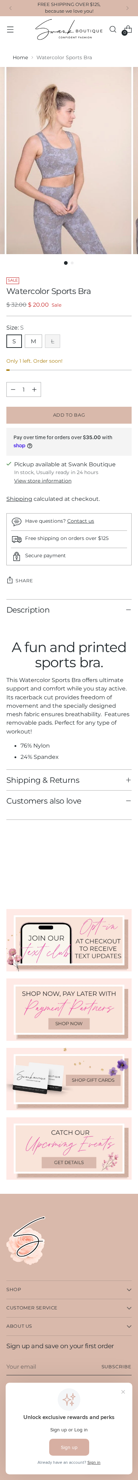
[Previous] (10, 8)
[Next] (127, 8)
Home (20, 57)
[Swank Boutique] (69, 29)
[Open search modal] (112, 29)
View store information (42, 481)
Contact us (80, 521)
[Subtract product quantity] (13, 389)
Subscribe (117, 1366)
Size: (15, 327)
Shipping (19, 498)
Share (24, 580)
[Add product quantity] (34, 389)
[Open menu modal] (10, 29)
